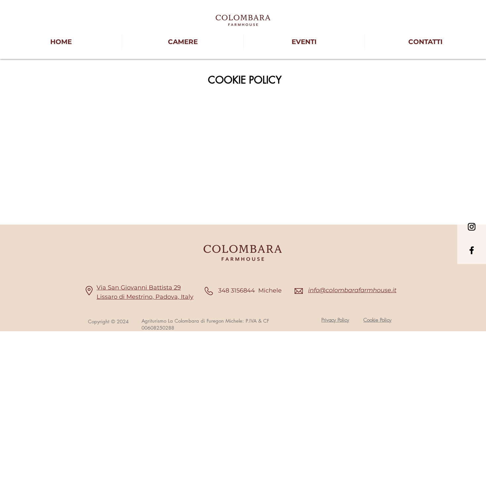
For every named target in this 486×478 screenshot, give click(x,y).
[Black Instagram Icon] (471, 227)
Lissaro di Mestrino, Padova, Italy (145, 296)
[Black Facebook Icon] (471, 250)
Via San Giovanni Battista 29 (139, 287)
